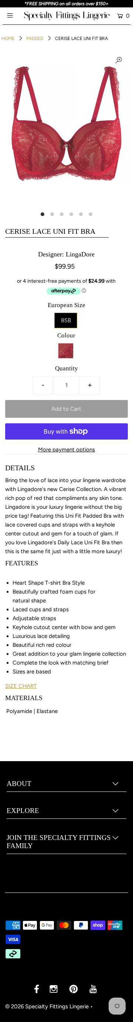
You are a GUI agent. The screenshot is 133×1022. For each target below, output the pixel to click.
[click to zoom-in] (118, 60)
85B (66, 320)
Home (7, 38)
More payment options (66, 449)
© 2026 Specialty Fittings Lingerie (47, 1006)
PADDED (34, 38)
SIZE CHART (21, 686)
